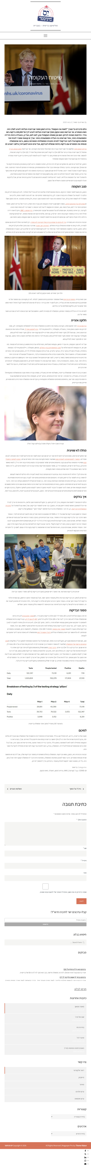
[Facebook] (85, 1150)
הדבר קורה (52, 647)
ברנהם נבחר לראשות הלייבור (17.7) (73, 974)
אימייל (83, 860)
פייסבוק (81, 1077)
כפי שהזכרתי (81, 326)
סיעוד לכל (80, 1037)
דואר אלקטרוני (78, 1070)
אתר (84, 873)
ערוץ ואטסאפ (79, 1098)
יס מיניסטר (8, 1145)
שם (84, 848)
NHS (66, 770)
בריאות (74, 767)
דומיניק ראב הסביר (42, 225)
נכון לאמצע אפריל (31, 329)
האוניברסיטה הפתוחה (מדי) (74, 1048)
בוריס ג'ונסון (59, 770)
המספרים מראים (69, 299)
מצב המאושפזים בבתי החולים (50, 347)
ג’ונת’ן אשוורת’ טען (44, 632)
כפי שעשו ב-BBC (26, 210)
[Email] (85, 1164)
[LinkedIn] (85, 1157)
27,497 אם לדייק (31, 619)
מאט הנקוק (44, 770)
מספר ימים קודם (28, 616)
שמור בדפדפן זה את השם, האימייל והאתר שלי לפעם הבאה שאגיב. (62, 892)
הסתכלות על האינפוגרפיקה (75, 204)
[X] (85, 1154)
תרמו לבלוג (80, 989)
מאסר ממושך (79, 1006)
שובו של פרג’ (79, 1017)
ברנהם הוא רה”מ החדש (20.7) (75, 966)
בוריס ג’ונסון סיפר (80, 149)
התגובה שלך (81, 819)
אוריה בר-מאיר (78, 122)
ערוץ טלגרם (80, 1091)
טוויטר (82, 1084)
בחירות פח (80, 1027)
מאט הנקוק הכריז (15, 149)
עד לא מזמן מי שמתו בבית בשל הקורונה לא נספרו (48, 222)
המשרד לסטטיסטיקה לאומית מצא (67, 459)
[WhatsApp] (85, 1160)
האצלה (51, 770)
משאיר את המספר (58, 629)
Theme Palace (80, 1145)
